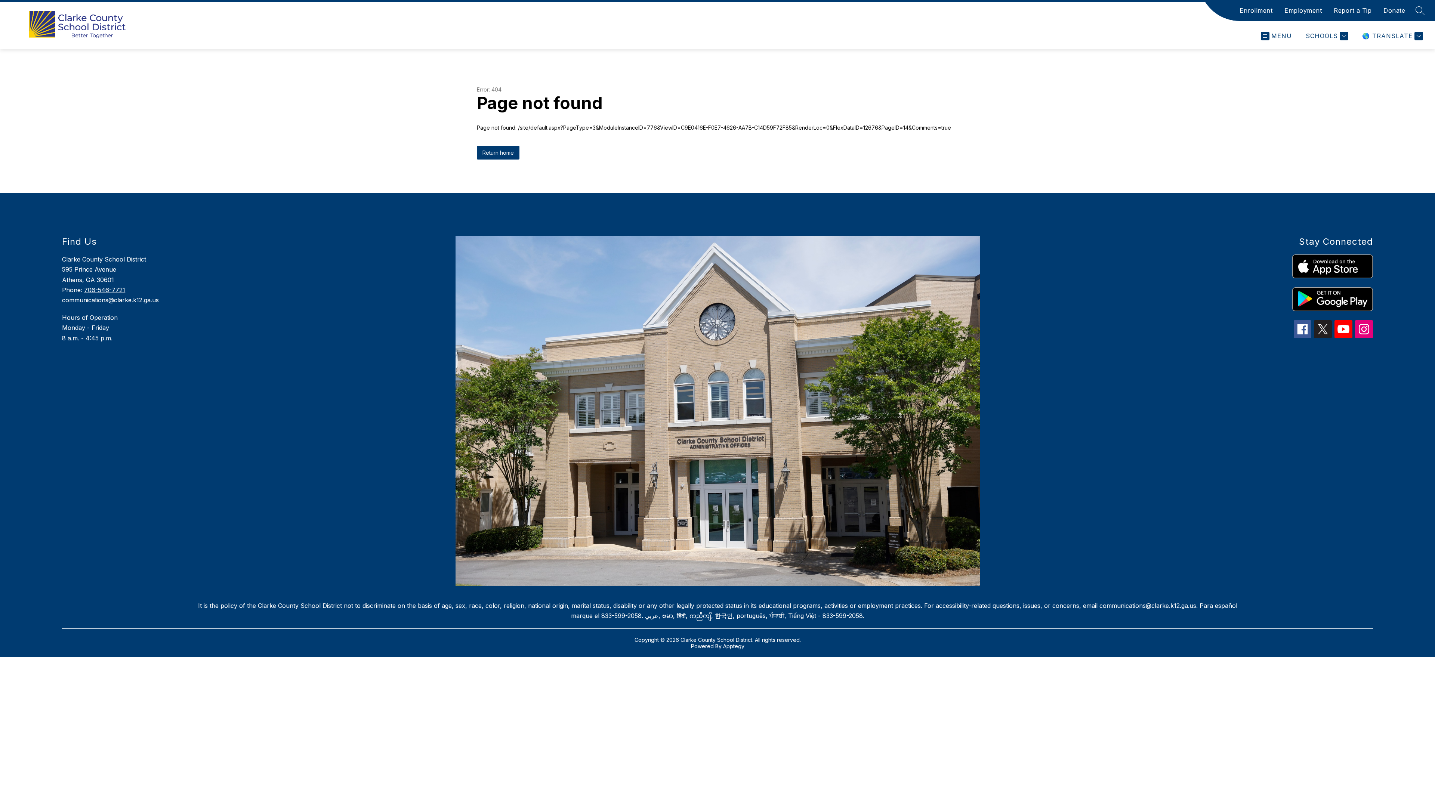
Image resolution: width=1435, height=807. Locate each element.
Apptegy (733, 646)
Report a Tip (1352, 10)
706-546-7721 (104, 290)
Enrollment (1256, 10)
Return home (498, 152)
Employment (1303, 10)
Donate (1394, 10)
